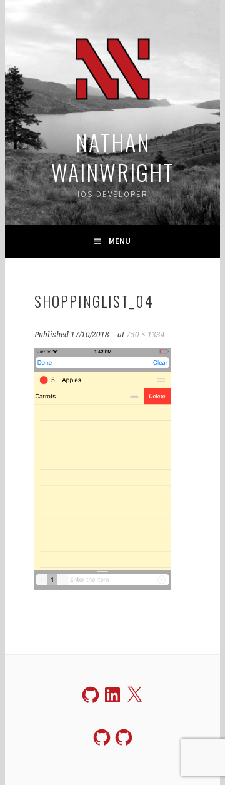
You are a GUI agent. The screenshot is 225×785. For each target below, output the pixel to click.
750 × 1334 (145, 334)
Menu (120, 240)
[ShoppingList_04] (102, 586)
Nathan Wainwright (112, 156)
